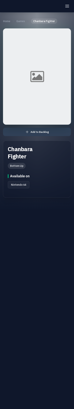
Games (20, 21)
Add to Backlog (40, 132)
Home (6, 21)
